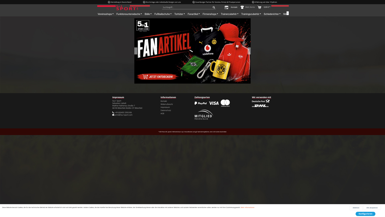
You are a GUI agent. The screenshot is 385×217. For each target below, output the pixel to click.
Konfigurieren (365, 213)
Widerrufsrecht (167, 104)
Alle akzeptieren (372, 208)
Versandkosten (188, 132)
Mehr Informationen (247, 207)
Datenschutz (166, 110)
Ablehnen (356, 208)
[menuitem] (189, 7)
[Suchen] (214, 7)
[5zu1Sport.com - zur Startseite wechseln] (117, 7)
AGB (162, 113)
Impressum (165, 107)
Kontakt (164, 101)
